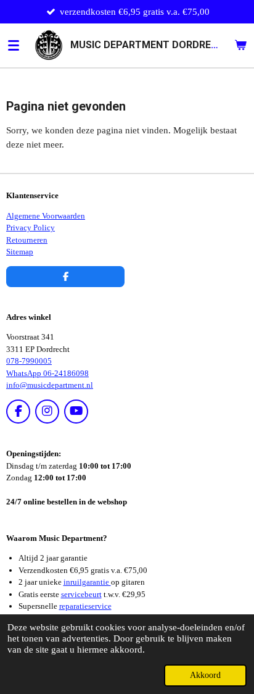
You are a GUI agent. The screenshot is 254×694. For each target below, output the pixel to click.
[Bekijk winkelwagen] (240, 45)
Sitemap (19, 251)
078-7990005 (29, 361)
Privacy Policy (30, 227)
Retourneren (26, 240)
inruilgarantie (87, 582)
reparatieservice (85, 606)
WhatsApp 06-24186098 (47, 373)
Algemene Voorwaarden (45, 215)
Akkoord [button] (205, 675)
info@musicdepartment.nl (49, 385)
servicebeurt (81, 594)
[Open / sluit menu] (13, 45)
